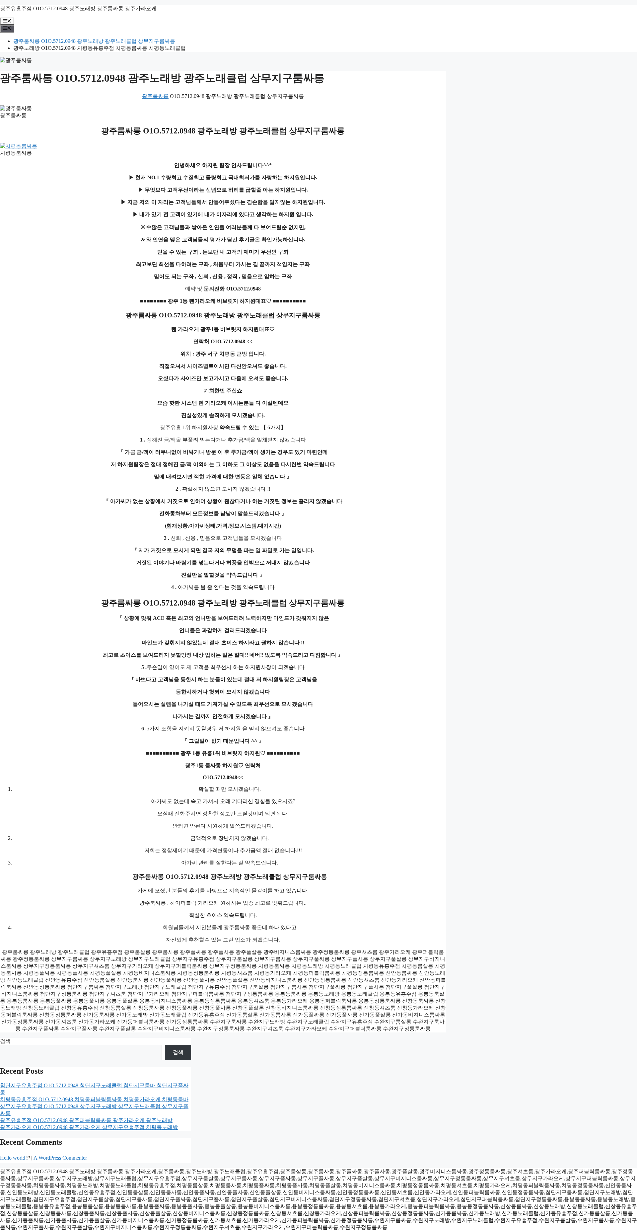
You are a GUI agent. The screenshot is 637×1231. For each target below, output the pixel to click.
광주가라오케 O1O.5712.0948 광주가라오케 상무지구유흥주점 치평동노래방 (89, 1127)
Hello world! (13, 1158)
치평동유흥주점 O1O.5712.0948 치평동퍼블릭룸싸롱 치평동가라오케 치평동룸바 (94, 1099)
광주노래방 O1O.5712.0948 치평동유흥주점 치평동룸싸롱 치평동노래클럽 (99, 48)
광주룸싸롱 (155, 96)
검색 (5, 1041)
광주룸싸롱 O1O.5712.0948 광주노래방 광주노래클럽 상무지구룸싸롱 (94, 41)
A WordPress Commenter (60, 1158)
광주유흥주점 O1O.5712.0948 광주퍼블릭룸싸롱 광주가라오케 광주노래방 (86, 1120)
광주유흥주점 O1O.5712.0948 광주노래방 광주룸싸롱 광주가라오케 (78, 8)
